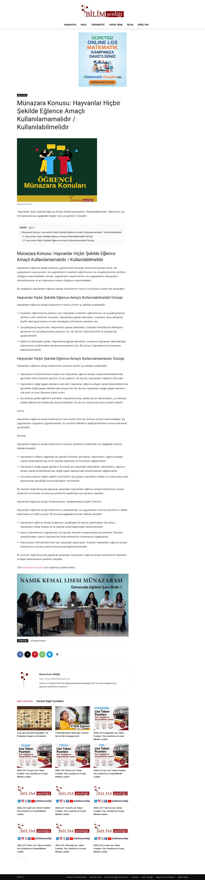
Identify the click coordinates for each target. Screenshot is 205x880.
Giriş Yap (143, 24)
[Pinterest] (35, 654)
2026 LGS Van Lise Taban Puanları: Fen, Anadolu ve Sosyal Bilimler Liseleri (110, 773)
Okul (84, 24)
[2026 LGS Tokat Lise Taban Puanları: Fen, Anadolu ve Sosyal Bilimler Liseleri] (34, 831)
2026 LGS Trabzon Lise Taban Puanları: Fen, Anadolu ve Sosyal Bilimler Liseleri (109, 811)
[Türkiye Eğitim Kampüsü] (102, 10)
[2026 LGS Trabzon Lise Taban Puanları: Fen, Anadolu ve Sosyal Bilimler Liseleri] (111, 793)
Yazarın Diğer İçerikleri (50, 701)
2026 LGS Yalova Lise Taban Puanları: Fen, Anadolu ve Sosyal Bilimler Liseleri (70, 773)
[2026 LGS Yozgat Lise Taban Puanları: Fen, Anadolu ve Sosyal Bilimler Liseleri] (34, 756)
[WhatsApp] (42, 654)
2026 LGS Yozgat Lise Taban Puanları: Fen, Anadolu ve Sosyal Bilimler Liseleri (32, 773)
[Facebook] (20, 654)
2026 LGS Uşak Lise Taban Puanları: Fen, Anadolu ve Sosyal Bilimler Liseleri (34, 811)
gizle (31, 227)
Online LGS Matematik (76, 877)
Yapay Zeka (116, 24)
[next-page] (24, 858)
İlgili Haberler (25, 701)
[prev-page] (19, 858)
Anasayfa (70, 24)
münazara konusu (38, 640)
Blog (130, 24)
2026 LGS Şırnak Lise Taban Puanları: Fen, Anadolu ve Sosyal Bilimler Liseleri (109, 848)
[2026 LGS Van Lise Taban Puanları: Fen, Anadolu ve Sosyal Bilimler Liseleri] (111, 756)
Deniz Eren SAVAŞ (49, 674)
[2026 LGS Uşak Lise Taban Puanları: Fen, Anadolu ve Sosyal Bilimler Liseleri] (34, 793)
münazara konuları (33, 567)
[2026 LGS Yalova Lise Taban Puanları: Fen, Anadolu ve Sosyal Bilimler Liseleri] (72, 756)
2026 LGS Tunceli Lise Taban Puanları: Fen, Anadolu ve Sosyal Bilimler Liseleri (70, 811)
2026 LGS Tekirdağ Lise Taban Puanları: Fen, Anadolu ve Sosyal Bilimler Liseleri (70, 848)
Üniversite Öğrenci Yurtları (116, 877)
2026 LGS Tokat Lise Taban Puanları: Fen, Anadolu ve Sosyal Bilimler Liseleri (34, 848)
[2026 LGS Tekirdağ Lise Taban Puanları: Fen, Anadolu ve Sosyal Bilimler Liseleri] (72, 831)
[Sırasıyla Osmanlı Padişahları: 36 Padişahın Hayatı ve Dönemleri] (34, 718)
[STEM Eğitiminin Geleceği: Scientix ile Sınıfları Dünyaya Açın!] (72, 718)
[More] (57, 654)
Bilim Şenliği (147, 877)
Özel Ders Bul (95, 877)
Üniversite (98, 24)
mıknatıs (135, 877)
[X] (27, 654)
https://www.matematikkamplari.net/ (54, 679)
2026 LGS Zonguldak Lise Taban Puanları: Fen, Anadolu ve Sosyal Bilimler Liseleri (109, 736)
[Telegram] (49, 654)
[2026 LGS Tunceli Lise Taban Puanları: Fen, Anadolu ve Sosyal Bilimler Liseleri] (72, 793)
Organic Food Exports (165, 877)
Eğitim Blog (22, 95)
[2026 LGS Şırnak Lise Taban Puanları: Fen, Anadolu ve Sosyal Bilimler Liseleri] (111, 831)
